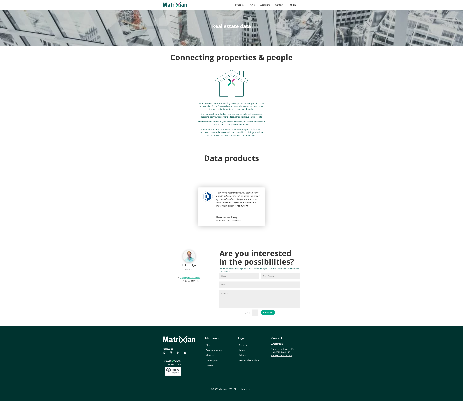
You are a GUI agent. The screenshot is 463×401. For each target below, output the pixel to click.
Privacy (242, 355)
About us (265, 4)
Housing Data (212, 360)
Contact (279, 4)
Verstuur (268, 312)
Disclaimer (244, 345)
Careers (209, 365)
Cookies (242, 350)
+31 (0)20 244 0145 (280, 352)
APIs (252, 4)
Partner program (214, 350)
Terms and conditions (249, 360)
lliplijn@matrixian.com (190, 277)
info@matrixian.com (281, 355)
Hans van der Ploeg (226, 217)
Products (240, 4)
